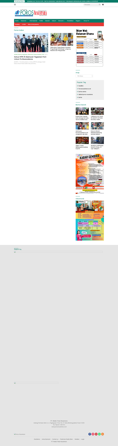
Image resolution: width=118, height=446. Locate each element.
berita (80, 97)
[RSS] (102, 434)
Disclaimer (37, 439)
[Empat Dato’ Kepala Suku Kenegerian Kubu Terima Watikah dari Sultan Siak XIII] (82, 111)
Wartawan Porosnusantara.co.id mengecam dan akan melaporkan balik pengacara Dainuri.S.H (82, 132)
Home (16, 21)
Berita (20, 54)
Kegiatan (24, 54)
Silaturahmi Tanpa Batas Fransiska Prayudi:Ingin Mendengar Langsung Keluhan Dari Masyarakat (60, 49)
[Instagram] (93, 434)
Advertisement (46, 439)
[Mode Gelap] (103, 4)
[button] (99, 4)
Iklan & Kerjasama (33, 24)
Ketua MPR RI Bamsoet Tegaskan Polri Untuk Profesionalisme (30, 58)
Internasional (33, 21)
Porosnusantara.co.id (85, 89)
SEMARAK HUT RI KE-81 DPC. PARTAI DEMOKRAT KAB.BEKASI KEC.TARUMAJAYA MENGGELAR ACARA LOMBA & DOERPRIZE (49, 1)
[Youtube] (96, 434)
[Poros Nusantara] (31, 12)
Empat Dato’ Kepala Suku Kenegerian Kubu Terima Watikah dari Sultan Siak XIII (82, 118)
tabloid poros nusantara (86, 94)
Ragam (78, 21)
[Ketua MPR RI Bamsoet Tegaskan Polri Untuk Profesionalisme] (31, 42)
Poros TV (86, 21)
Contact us (55, 439)
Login (82, 439)
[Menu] (15, 4)
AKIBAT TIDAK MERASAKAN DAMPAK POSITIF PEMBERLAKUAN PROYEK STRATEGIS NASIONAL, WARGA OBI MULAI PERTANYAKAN (82, 147)
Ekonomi (60, 21)
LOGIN (24, 24)
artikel (16, 54)
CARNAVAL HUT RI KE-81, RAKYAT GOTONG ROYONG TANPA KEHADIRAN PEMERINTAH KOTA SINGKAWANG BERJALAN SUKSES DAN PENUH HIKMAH (97, 118)
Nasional (23, 21)
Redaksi (17, 24)
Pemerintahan (37, 54)
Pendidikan (70, 21)
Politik (41, 21)
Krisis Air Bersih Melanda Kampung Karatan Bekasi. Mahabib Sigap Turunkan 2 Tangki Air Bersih (97, 132)
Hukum (54, 21)
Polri (43, 54)
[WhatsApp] (99, 434)
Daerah (47, 21)
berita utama (82, 91)
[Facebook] (89, 434)
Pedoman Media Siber (66, 439)
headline (81, 86)
